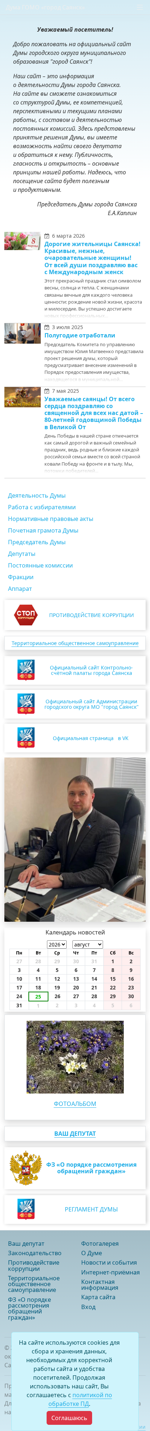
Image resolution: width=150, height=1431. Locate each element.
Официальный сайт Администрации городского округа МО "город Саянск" (91, 704)
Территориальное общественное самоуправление (75, 643)
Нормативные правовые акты (50, 519)
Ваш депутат (26, 1244)
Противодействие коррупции (33, 1265)
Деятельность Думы (37, 495)
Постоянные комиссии (40, 565)
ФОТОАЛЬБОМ (75, 1104)
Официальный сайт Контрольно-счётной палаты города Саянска (91, 670)
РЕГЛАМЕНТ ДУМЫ (91, 1209)
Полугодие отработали (79, 335)
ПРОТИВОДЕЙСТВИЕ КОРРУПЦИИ (91, 615)
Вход (88, 1307)
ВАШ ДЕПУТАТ (75, 1134)
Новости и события (109, 1262)
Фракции (20, 577)
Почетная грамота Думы (43, 530)
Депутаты (21, 554)
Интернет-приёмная (110, 1272)
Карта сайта (98, 1297)
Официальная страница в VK (91, 738)
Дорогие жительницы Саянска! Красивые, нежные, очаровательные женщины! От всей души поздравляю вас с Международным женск (92, 258)
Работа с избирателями (42, 507)
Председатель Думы (37, 542)
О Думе (91, 1253)
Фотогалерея (100, 1244)
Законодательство (35, 1253)
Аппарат (20, 589)
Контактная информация (99, 1285)
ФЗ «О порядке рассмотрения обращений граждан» (29, 1308)
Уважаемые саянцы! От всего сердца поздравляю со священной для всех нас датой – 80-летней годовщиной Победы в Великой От (93, 413)
